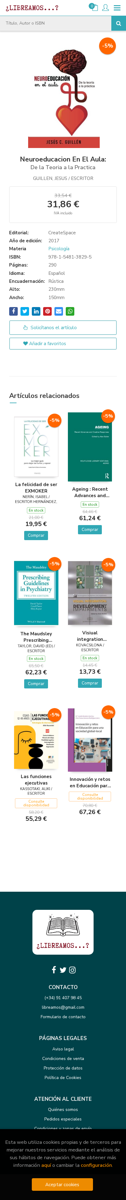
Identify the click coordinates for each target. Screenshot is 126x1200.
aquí (46, 1165)
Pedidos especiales (63, 1119)
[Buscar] (118, 23)
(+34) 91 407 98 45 (63, 998)
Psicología (58, 249)
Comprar (36, 535)
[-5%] (36, 446)
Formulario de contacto (63, 1017)
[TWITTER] (63, 970)
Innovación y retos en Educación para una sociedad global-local (90, 782)
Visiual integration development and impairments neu (90, 636)
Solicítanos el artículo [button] (53, 327)
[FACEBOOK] (53, 970)
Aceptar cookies (62, 1184)
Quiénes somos (63, 1109)
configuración (96, 1165)
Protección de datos (63, 1068)
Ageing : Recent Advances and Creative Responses (90, 492)
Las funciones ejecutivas (36, 779)
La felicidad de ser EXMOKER (36, 487)
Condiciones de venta (63, 1059)
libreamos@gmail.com (63, 1007)
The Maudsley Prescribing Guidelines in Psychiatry (36, 637)
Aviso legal (63, 1049)
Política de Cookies (63, 1078)
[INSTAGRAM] (72, 970)
